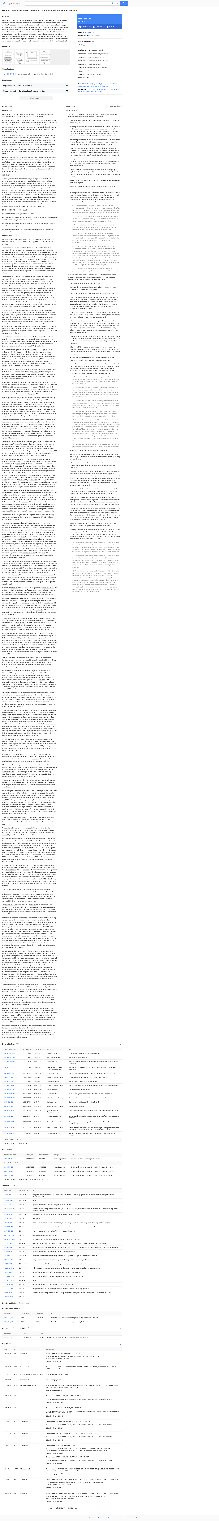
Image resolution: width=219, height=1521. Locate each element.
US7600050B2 (8, 1128)
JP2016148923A (9, 1276)
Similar (111, 27)
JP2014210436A (9, 1280)
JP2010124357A (9, 1268)
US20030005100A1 (10, 1053)
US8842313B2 (8, 1171)
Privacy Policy (127, 1518)
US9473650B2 (8, 1260)
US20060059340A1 (10, 1094)
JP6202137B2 (8, 1272)
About (84, 1518)
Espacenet (81, 91)
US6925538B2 (8, 1077)
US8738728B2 (8, 1227)
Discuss (99, 91)
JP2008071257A (9, 1223)
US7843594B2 (8, 1231)
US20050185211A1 (10, 1081)
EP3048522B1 (8, 1256)
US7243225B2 (8, 1102)
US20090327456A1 (10, 1239)
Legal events (108, 84)
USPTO (90, 89)
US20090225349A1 (10, 1122)
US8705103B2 (8, 1247)
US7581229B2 (8, 1116)
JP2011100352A (9, 1284)
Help (136, 1518)
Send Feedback (94, 1518)
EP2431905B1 (8, 1195)
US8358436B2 (8, 1251)
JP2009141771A (9, 1297)
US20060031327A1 (10, 1090)
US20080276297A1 (10, 1110)
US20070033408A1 (10, 1098)
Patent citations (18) (88, 84)
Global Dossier (91, 91)
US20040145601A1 (10, 1067)
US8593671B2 (8, 1175)
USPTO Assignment (113, 89)
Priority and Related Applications (97, 86)
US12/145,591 (8, 1318)
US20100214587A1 (10, 1235)
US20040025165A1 (10, 1061)
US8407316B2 (8, 1167)
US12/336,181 (8, 1322)
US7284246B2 (8, 1106)
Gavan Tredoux (89, 32)
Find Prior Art (100, 27)
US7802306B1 (8, 1133)
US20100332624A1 (10, 1209)
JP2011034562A (9, 1219)
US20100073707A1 (10, 1204)
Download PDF (86, 27)
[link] (28, 74)
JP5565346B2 (8, 1200)
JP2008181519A (9, 1264)
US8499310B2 (8, 1293)
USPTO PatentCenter (99, 89)
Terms (118, 1518)
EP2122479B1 (8, 1243)
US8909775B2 (8, 1214)
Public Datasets (107, 1518)
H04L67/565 (10, 74)
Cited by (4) (99, 84)
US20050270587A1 (10, 1085)
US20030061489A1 (10, 1057)
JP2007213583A (9, 1288)
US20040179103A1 (10, 1073)
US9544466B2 (8, 1159)
